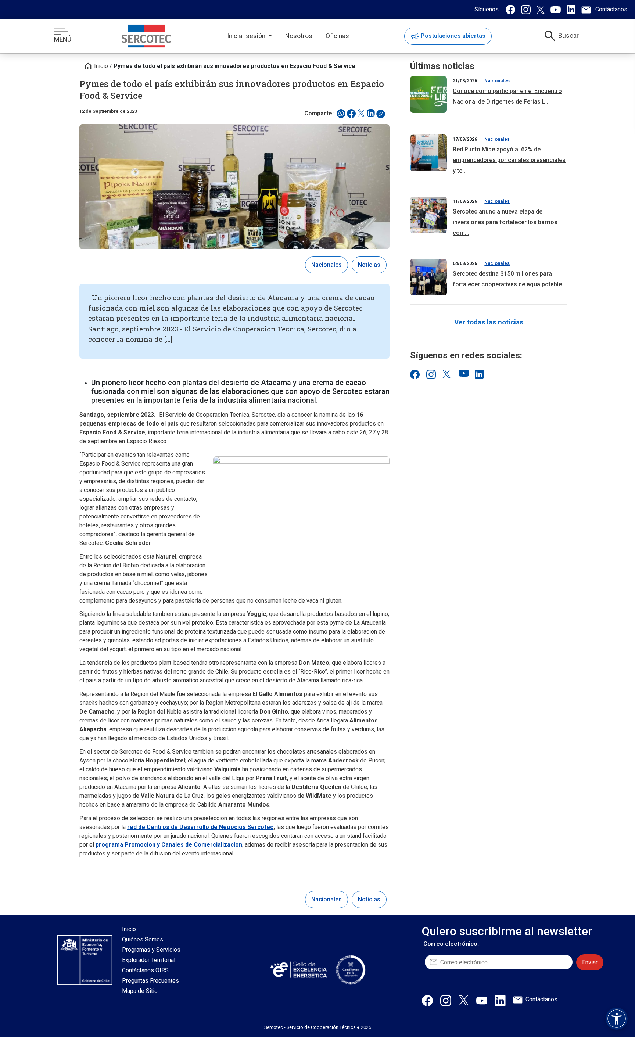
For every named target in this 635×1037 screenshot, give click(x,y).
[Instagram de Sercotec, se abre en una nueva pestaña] (526, 9)
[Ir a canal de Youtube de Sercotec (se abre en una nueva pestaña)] (463, 374)
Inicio (96, 65)
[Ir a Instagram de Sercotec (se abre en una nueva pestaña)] (430, 374)
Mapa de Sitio (140, 990)
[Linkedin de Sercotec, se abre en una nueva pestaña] (571, 9)
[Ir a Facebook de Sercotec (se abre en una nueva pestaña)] (414, 374)
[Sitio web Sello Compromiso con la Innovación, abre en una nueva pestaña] (350, 970)
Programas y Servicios (151, 949)
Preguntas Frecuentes (150, 980)
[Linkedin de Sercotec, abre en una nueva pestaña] (500, 1000)
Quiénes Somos (142, 939)
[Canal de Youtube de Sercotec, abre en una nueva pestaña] (481, 1000)
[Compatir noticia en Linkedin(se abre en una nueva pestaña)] (371, 113)
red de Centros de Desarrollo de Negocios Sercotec (200, 827)
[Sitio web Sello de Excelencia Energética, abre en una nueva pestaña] (298, 969)
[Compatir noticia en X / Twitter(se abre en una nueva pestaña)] (361, 113)
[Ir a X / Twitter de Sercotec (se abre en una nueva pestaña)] (446, 374)
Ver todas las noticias (488, 322)
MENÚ (62, 39)
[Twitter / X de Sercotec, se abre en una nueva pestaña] (541, 9)
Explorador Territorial (148, 960)
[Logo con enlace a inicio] (146, 36)
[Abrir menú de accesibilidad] (617, 1019)
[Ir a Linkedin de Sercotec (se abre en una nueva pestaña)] (479, 374)
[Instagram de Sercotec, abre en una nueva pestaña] (445, 1000)
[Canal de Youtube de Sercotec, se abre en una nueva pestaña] (555, 9)
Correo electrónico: (451, 943)
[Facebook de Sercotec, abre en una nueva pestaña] (427, 1000)
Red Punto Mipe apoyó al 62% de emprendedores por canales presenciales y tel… (509, 160)
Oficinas (337, 36)
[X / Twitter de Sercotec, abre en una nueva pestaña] (464, 1000)
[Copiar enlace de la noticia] (383, 116)
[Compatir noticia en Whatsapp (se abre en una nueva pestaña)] (341, 113)
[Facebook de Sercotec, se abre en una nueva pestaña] (510, 9)
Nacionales (326, 264)
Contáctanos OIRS (145, 970)
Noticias (369, 264)
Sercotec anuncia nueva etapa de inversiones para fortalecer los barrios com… (505, 222)
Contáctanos (541, 999)
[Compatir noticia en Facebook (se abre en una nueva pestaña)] (351, 113)
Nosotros (298, 36)
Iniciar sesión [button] (247, 36)
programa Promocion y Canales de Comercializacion (169, 844)
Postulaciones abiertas (447, 36)
